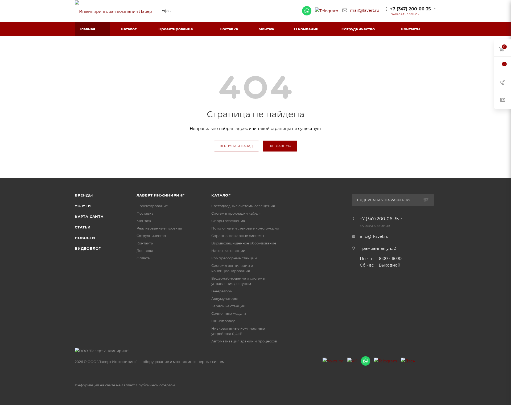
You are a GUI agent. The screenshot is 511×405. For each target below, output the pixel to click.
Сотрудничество (151, 236)
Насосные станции (228, 250)
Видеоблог (88, 248)
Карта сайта (89, 216)
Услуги (83, 206)
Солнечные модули (228, 313)
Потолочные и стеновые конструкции (245, 228)
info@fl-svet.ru (374, 236)
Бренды (84, 195)
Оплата (143, 258)
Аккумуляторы (224, 298)
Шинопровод (223, 321)
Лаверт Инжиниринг (161, 195)
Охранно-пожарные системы (237, 236)
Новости (85, 238)
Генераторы (222, 291)
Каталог (221, 195)
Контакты (145, 243)
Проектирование (152, 206)
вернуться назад (236, 146)
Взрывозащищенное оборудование (243, 243)
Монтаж (144, 221)
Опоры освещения (228, 221)
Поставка (145, 213)
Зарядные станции (228, 306)
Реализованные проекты (159, 228)
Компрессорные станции (234, 258)
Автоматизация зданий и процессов (244, 341)
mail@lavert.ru (364, 10)
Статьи (83, 227)
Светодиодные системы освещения (243, 206)
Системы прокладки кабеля (236, 213)
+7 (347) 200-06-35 (410, 8)
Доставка (145, 250)
